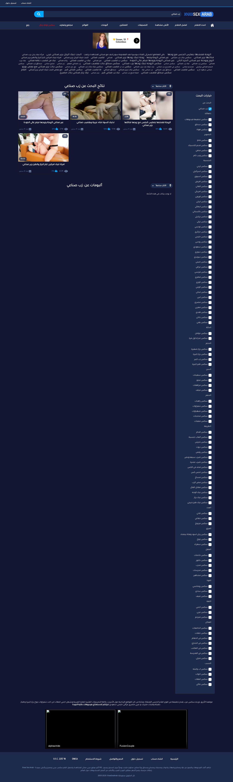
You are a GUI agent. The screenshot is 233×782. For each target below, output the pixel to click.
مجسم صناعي (188, 67)
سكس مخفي (202, 151)
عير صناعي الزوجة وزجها (158, 58)
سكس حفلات (201, 633)
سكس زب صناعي (199, 64)
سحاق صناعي (110, 70)
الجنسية (207, 161)
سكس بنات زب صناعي (181, 58)
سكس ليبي (202, 297)
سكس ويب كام (200, 156)
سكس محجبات (200, 416)
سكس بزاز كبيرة (200, 354)
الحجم (208, 343)
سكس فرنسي (201, 272)
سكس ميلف (202, 390)
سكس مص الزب (200, 483)
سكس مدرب (202, 565)
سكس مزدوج (201, 524)
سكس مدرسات (200, 570)
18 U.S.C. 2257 (59, 759)
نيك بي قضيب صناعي (80, 61)
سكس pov (202, 140)
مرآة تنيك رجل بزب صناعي (33, 55)
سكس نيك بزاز (201, 498)
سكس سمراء (201, 544)
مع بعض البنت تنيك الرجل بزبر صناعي (45, 70)
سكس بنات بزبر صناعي (128, 70)
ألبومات (104, 25)
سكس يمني (202, 323)
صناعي (110, 58)
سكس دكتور (202, 560)
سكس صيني (202, 262)
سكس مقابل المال (199, 487)
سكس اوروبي (201, 197)
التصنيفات (142, 25)
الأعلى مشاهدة (161, 25)
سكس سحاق (201, 125)
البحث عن (207, 103)
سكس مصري (201, 302)
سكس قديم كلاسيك (198, 146)
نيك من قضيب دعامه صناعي (42, 61)
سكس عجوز (202, 380)
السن (208, 369)
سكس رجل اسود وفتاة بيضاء (194, 534)
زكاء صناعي (63, 61)
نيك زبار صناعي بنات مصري (74, 73)
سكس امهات (201, 679)
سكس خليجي (201, 237)
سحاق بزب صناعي (163, 70)
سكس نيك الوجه (200, 493)
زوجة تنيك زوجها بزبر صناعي (129, 58)
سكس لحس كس (199, 472)
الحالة (208, 328)
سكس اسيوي (201, 177)
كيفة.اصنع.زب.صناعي (130, 73)
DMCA (75, 759)
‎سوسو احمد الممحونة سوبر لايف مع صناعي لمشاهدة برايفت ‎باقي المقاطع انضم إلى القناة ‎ (124, 55)
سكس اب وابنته (200, 669)
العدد (209, 508)
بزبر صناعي (95, 73)
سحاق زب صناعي (34, 64)
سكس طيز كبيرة (200, 364)
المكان (208, 622)
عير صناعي (97, 61)
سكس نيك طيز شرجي (197, 503)
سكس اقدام (202, 432)
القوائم (85, 25)
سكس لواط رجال (47, 25)
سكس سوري (201, 252)
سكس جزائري (201, 232)
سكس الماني (202, 187)
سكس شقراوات (200, 406)
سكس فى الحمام (200, 638)
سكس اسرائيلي (200, 171)
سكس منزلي (202, 658)
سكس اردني (202, 166)
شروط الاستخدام (93, 759)
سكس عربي (202, 612)
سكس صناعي (169, 64)
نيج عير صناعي (70, 67)
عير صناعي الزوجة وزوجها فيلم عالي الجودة (152, 61)
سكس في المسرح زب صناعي (168, 67)
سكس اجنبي (202, 607)
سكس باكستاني (200, 212)
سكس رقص (202, 452)
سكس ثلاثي (202, 513)
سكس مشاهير (201, 575)
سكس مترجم (201, 617)
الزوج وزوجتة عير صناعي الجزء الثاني (195, 61)
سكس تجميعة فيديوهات (196, 120)
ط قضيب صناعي (93, 70)
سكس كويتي (202, 287)
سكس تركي (202, 222)
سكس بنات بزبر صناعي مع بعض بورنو (42, 67)
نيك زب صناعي (183, 64)
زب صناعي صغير (74, 64)
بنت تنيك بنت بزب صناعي (144, 67)
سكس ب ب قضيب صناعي (118, 67)
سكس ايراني (202, 202)
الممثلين (123, 25)
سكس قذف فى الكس (198, 467)
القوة (209, 581)
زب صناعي (203, 109)
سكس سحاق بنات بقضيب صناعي (101, 64)
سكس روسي (201, 242)
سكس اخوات (201, 674)
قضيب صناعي (97, 58)
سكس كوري (202, 282)
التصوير (207, 135)
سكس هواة (202, 130)
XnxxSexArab (112, 776)
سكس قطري (201, 277)
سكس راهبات (201, 401)
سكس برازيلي (201, 217)
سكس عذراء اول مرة (198, 338)
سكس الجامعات (200, 628)
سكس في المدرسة (199, 653)
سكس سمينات (200, 375)
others (208, 114)
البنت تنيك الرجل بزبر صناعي (76, 58)
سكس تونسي (201, 227)
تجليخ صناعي (49, 64)
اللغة (209, 601)
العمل (208, 550)
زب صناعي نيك (147, 70)
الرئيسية (212, 25)
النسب (208, 663)
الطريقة (207, 426)
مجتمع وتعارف (66, 25)
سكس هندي (202, 312)
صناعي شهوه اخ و (204, 70)
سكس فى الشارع (200, 643)
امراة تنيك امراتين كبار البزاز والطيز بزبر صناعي (41, 58)
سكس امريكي (201, 192)
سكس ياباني (202, 317)
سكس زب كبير (201, 359)
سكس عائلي (202, 684)
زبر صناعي (61, 64)
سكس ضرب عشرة (199, 462)
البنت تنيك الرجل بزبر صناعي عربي (63, 55)
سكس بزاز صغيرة (199, 349)
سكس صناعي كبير (74, 70)
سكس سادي (201, 591)
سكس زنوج (202, 539)
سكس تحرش (201, 442)
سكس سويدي (201, 257)
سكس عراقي (202, 267)
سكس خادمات (201, 555)
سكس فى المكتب (199, 648)
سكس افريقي (201, 182)
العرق (208, 529)
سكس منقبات (201, 421)
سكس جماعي (201, 518)
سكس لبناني (202, 292)
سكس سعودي (200, 247)
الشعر (208, 395)
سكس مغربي (201, 307)
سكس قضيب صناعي (184, 70)
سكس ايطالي (201, 207)
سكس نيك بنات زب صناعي (90, 67)
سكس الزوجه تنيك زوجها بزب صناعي (141, 64)
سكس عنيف (202, 596)
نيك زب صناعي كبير (111, 73)
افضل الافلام (181, 25)
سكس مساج (201, 477)
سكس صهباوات (200, 411)
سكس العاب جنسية (198, 437)
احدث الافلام (200, 25)
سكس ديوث (202, 447)
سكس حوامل (201, 333)
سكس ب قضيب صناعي (115, 61)
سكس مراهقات (200, 385)
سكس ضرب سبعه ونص (196, 457)
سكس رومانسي (200, 586)
